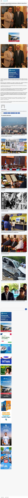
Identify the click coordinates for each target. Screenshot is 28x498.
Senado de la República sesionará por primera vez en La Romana (13, 171)
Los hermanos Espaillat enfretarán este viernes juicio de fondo (13, 300)
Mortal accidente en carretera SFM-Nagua (9, 280)
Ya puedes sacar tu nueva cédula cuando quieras (10, 153)
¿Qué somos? (7, 497)
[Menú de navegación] (1, 1)
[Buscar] (26, 309)
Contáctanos (2, 497)
